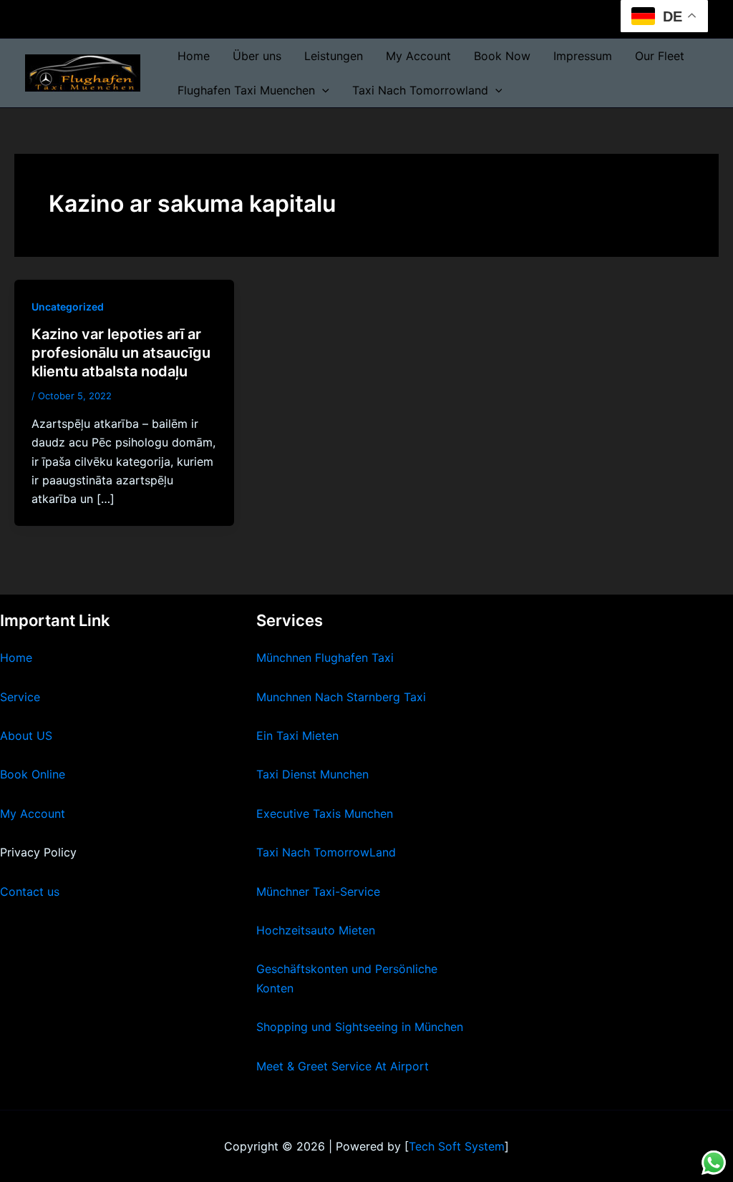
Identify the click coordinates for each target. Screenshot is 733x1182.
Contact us (29, 891)
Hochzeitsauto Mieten (315, 930)
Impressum (582, 56)
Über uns (257, 56)
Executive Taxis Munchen (324, 813)
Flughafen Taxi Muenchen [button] (246, 90)
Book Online (32, 774)
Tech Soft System (457, 1146)
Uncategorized (67, 307)
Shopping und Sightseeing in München (359, 1027)
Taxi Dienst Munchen (312, 774)
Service (20, 697)
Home (194, 56)
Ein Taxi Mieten (297, 735)
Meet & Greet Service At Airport (342, 1066)
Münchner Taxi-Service (318, 891)
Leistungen (333, 56)
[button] (322, 90)
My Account (418, 56)
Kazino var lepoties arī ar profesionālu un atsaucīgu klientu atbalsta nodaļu (120, 353)
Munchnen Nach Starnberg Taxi (341, 697)
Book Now (502, 56)
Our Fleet (659, 56)
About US (26, 735)
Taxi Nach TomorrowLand (326, 852)
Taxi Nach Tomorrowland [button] (420, 90)
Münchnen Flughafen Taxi (325, 657)
